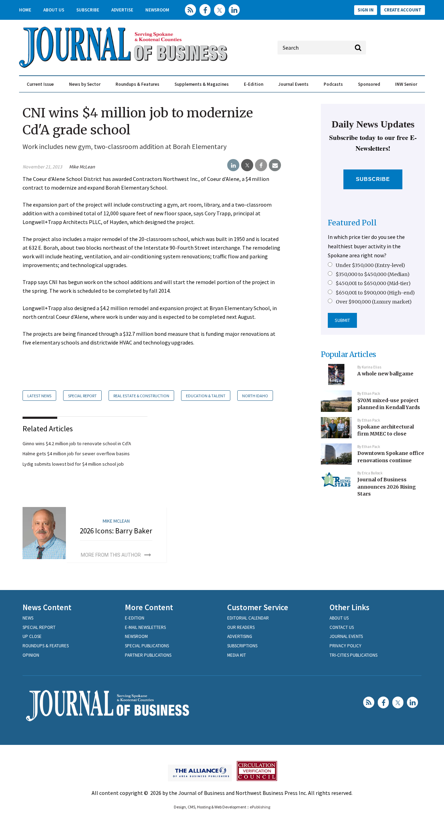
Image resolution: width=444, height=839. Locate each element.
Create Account (402, 10)
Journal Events (293, 84)
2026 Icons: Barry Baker (116, 530)
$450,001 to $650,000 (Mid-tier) (373, 283)
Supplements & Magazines (201, 84)
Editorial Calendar (248, 618)
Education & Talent (205, 395)
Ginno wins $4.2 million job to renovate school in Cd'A (77, 443)
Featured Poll (352, 222)
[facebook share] (261, 165)
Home (25, 10)
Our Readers (241, 627)
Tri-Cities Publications (353, 655)
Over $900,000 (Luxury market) (374, 302)
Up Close (32, 636)
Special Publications (147, 646)
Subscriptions (242, 646)
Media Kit (236, 655)
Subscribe (87, 10)
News (28, 618)
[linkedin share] (233, 165)
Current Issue (40, 84)
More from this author (111, 555)
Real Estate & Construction (141, 395)
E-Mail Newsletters (145, 627)
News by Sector (85, 84)
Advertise (122, 10)
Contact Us (342, 627)
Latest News (39, 395)
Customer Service (257, 607)
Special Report (82, 395)
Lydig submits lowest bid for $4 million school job (73, 464)
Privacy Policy (345, 646)
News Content (47, 607)
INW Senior (406, 84)
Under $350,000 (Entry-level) (370, 265)
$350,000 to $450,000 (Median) (373, 274)
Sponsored (369, 84)
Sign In (366, 10)
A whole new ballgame (385, 374)
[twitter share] (247, 165)
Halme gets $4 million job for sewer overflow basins (76, 453)
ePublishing (260, 806)
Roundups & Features (137, 84)
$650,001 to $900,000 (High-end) (375, 293)
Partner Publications (148, 655)
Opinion (31, 655)
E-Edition (253, 84)
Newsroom (157, 10)
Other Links (349, 607)
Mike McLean (82, 167)
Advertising (239, 636)
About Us (53, 10)
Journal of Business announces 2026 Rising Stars (386, 486)
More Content (149, 607)
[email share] (275, 165)
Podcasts (333, 84)
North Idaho (255, 395)
